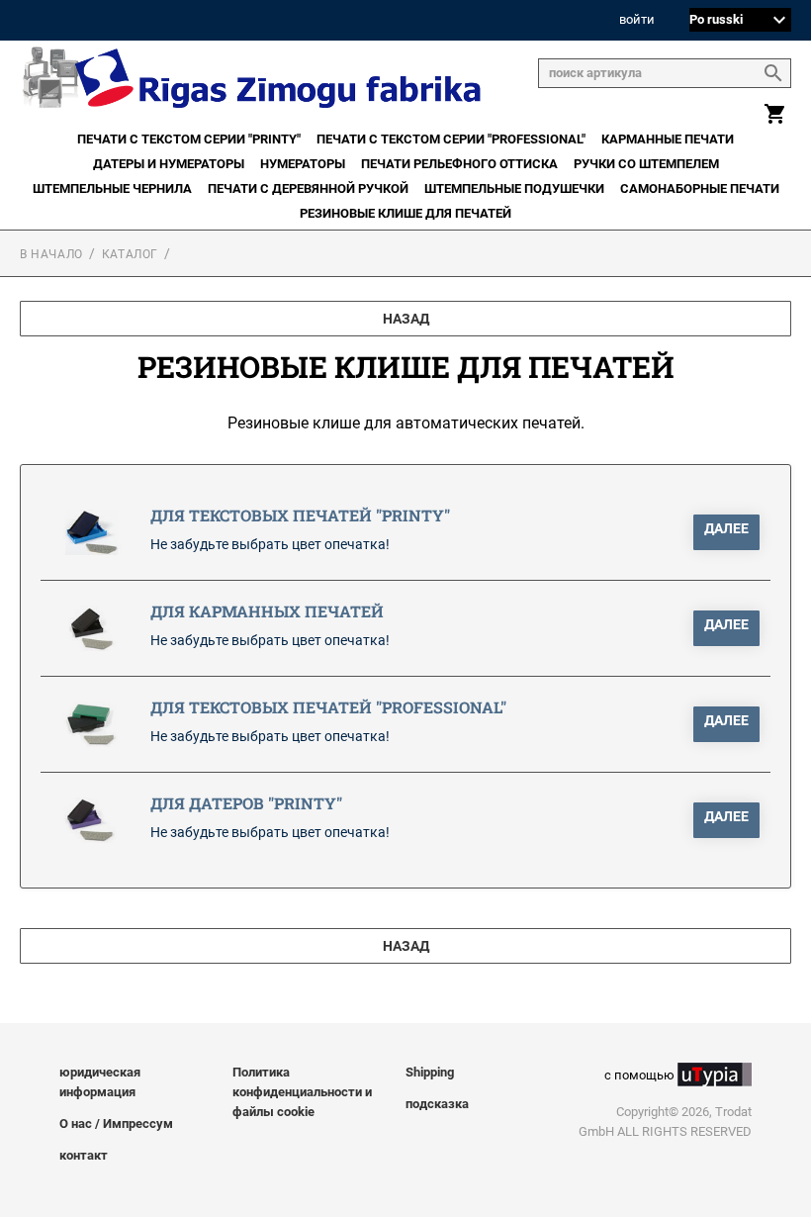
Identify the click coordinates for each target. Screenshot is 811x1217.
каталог (130, 254)
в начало (51, 254)
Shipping (430, 1072)
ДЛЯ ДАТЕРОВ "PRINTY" (246, 803)
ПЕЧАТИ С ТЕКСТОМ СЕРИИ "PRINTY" (189, 139)
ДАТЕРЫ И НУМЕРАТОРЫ (168, 163)
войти (637, 20)
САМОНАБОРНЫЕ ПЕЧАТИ (699, 188)
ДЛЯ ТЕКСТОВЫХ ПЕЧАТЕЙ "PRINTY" (300, 515)
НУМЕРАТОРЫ (302, 163)
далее (726, 528)
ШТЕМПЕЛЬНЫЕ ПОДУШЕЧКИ (514, 188)
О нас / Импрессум (116, 1123)
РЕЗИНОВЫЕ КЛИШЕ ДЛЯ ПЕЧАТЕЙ (405, 213)
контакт (83, 1155)
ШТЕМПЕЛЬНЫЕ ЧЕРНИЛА (112, 188)
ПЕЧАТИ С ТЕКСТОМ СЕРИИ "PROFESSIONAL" (451, 139)
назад (406, 319)
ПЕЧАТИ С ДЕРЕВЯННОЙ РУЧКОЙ (308, 188)
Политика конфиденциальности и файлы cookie (302, 1092)
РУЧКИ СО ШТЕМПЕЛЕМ (646, 163)
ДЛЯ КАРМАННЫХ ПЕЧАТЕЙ (267, 611)
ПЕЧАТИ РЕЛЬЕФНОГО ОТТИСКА (459, 163)
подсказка (437, 1103)
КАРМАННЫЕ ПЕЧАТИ (667, 139)
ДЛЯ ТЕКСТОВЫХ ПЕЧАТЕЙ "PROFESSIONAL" (328, 707)
